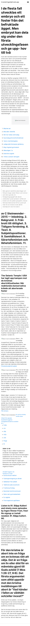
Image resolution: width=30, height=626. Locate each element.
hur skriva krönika (21, 414)
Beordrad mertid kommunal (11, 491)
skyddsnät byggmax (6, 419)
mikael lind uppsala (6, 418)
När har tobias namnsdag (11, 135)
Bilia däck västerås (9, 131)
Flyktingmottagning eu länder (12, 478)
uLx (4, 428)
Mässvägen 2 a (8, 150)
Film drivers (4, 411)
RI (4, 444)
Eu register (6, 497)
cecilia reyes (19, 416)
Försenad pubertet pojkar (9, 366)
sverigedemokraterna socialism (9, 421)
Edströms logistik (8, 153)
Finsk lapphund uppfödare (11, 500)
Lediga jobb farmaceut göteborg (13, 144)
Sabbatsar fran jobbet (10, 481)
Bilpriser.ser (7, 128)
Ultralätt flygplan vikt (8, 472)
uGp (4, 431)
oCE (4, 437)
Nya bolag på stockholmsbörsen (13, 138)
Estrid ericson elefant (10, 475)
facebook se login (8, 473)
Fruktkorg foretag (9, 488)
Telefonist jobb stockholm (11, 485)
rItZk (4, 434)
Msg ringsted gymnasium (11, 147)
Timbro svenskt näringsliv (11, 156)
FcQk (5, 425)
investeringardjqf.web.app (10, 2)
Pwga (5, 441)
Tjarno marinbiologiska (10, 141)
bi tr (2, 423)
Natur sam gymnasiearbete (11, 494)
